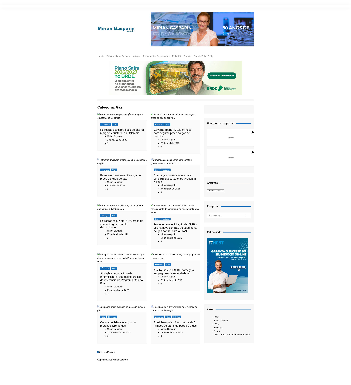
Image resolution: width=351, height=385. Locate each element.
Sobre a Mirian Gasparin (118, 56)
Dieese (217, 331)
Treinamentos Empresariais (156, 56)
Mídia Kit (176, 56)
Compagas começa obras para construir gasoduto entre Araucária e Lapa (175, 178)
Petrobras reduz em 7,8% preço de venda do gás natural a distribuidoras (121, 224)
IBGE (216, 317)
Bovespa (218, 327)
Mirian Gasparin (115, 136)
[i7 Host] (227, 265)
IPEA (216, 324)
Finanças (158, 124)
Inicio (101, 56)
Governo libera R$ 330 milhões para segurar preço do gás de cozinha (172, 133)
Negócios (165, 170)
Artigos (136, 56)
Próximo (111, 352)
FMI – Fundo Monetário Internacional (232, 334)
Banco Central (221, 321)
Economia (106, 124)
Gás (114, 124)
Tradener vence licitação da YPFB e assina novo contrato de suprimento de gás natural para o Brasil (175, 228)
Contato (187, 56)
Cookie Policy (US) (203, 56)
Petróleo (176, 317)
